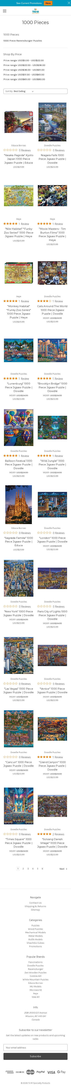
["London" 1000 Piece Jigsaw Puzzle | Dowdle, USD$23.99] (52, 504)
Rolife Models (35, 939)
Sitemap (35, 909)
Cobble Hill (35, 976)
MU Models (35, 986)
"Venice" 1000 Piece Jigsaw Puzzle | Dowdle (52, 690)
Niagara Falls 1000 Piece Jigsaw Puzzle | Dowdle (52, 159)
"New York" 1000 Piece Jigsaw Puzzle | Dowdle (18, 613)
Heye (35, 993)
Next (62, 868)
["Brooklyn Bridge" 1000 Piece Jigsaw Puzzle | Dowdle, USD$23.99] (52, 350)
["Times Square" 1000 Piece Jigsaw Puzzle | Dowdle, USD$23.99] (18, 806)
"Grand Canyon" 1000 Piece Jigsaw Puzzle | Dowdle (52, 766)
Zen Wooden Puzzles (36, 972)
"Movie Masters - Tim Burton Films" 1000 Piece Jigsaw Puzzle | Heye (52, 234)
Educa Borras (35, 983)
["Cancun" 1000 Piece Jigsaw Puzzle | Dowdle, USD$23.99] (18, 728)
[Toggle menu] (4, 10)
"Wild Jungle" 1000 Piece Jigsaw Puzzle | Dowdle (52, 464)
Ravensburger (35, 969)
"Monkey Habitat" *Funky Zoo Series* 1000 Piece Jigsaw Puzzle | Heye (18, 312)
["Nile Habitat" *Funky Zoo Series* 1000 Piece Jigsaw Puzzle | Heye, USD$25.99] (18, 195)
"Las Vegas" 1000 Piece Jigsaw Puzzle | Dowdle (18, 690)
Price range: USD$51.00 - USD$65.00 (23, 74)
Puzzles (35, 925)
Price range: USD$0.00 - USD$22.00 (23, 60)
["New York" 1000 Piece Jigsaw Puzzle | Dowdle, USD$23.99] (18, 578)
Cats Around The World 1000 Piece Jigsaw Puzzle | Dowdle (52, 310)
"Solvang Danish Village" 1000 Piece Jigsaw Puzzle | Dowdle (52, 843)
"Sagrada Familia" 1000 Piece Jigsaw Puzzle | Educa (18, 541)
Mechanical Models (35, 932)
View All (35, 997)
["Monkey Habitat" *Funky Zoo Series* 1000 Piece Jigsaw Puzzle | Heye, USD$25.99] (18, 273)
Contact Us (35, 902)
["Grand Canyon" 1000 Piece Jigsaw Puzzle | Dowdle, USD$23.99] (52, 728)
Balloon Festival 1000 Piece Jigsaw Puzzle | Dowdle (18, 464)
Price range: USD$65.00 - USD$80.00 (24, 79)
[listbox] (24, 91)
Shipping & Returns (35, 906)
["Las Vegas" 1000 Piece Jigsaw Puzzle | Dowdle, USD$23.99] (18, 655)
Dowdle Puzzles (35, 965)
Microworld (36, 990)
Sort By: (9, 91)
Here (48, 3)
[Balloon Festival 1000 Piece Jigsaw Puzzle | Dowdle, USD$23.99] (18, 427)
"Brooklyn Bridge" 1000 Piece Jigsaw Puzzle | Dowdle (52, 387)
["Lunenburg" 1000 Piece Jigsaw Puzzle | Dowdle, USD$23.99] (18, 350)
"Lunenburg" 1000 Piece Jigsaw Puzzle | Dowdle (18, 387)
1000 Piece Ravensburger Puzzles (22, 40)
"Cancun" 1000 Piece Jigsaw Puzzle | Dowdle (18, 764)
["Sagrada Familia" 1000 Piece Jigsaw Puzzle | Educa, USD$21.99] (18, 504)
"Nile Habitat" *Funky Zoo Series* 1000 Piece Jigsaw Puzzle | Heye (19, 232)
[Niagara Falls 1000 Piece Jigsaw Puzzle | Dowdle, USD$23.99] (52, 122)
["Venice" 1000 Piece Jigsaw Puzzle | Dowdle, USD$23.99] (52, 655)
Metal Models (35, 936)
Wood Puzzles (35, 929)
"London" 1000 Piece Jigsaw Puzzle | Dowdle (52, 539)
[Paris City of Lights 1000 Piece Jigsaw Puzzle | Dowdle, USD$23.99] (52, 578)
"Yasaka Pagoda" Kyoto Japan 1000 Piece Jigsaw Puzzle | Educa (18, 159)
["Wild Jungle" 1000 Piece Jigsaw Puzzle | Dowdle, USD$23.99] (52, 427)
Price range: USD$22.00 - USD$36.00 (24, 65)
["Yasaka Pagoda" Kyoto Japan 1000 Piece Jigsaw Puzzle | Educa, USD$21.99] (18, 122)
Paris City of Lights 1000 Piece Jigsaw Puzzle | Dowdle (52, 615)
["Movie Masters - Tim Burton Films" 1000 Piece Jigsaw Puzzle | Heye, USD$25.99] (52, 195)
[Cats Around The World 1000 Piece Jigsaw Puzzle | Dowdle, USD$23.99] (52, 273)
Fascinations (35, 962)
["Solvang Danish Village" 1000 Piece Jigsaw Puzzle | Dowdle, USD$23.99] (52, 806)
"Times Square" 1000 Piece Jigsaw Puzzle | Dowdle (18, 843)
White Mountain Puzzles (36, 979)
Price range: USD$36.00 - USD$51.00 (23, 69)
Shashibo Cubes (35, 943)
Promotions (35, 946)
